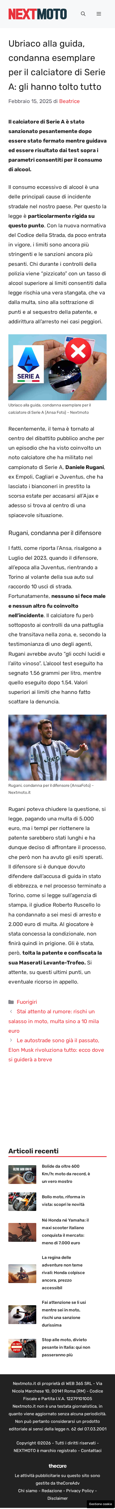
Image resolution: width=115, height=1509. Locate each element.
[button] (83, 14)
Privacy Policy (80, 1490)
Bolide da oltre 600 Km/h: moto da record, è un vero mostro (66, 1174)
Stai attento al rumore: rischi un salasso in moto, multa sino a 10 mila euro (53, 1021)
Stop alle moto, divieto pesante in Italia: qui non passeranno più (66, 1347)
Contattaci (91, 1450)
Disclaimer (57, 1498)
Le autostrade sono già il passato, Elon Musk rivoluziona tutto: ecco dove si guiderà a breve (56, 1050)
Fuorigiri (27, 1002)
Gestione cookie (100, 1504)
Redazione (52, 1490)
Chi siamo (27, 1490)
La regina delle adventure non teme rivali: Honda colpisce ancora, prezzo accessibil (63, 1272)
